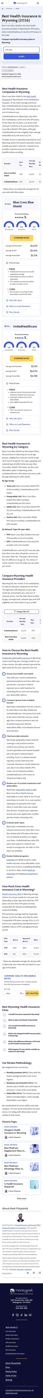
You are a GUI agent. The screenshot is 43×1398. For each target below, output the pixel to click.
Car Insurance (11, 1331)
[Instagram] (34, 1273)
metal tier (33, 461)
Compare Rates (21, 238)
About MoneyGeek (13, 1363)
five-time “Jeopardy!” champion (21, 1269)
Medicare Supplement (28, 874)
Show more (21, 1198)
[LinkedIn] (26, 1315)
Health (17, 8)
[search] (38, 3)
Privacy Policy (11, 1372)
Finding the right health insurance (16, 658)
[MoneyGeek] (20, 3)
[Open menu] (2, 3)
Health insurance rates (11, 894)
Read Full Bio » (7, 1273)
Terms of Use (11, 1376)
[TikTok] (21, 1315)
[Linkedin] (28, 1273)
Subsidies (11, 860)
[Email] (40, 1273)
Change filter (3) (22, 612)
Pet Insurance (11, 1350)
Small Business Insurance (15, 1353)
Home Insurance (12, 1335)
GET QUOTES (32, 993)
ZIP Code (7, 989)
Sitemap (9, 1380)
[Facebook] (13, 1315)
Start (21, 56)
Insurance (9, 8)
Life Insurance (11, 1342)
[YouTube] (30, 1315)
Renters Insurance (12, 1339)
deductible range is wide (26, 790)
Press (8, 1367)
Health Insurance (12, 1346)
